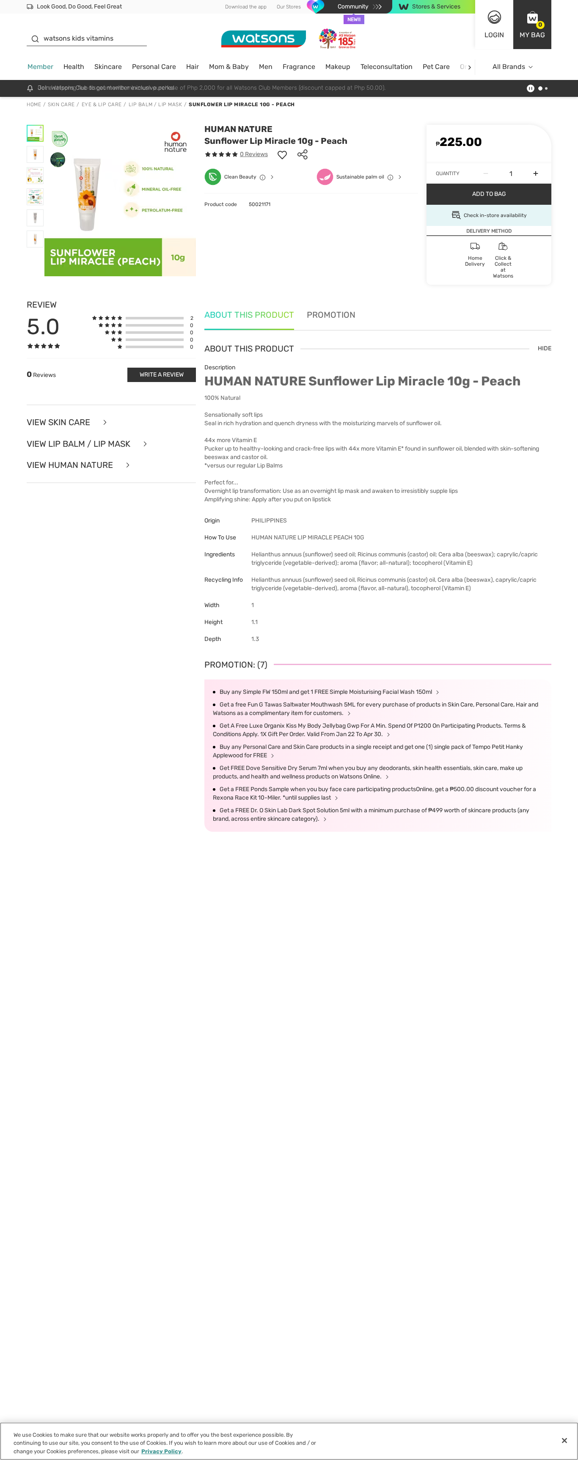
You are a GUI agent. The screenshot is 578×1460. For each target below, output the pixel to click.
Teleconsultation (387, 67)
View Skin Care (59, 422)
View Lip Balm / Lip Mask (79, 444)
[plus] (535, 173)
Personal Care (154, 67)
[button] (532, 24)
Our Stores (289, 7)
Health (73, 67)
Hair (192, 67)
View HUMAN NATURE (71, 465)
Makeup (337, 67)
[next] (469, 67)
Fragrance (299, 67)
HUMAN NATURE (238, 129)
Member (40, 67)
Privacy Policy (161, 1451)
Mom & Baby (229, 67)
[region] (289, 1441)
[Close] (564, 1440)
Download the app (246, 7)
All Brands (509, 67)
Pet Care (436, 67)
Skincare (108, 67)
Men (265, 67)
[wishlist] (282, 154)
